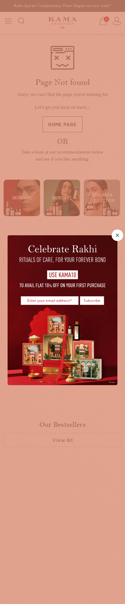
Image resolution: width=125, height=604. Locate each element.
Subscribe (92, 300)
